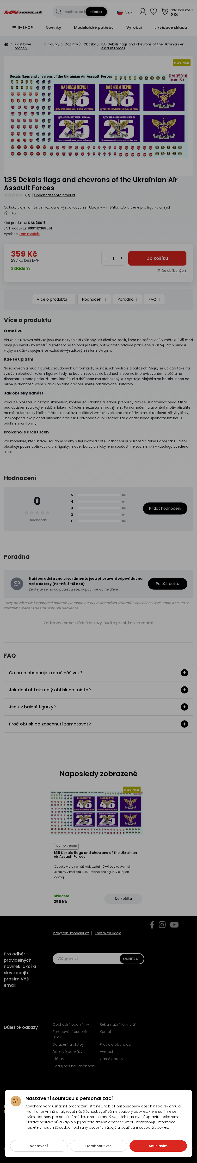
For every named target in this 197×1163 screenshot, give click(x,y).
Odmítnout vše (98, 1146)
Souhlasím (158, 1146)
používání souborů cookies (144, 1127)
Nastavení (39, 1146)
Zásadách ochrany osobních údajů (86, 1127)
